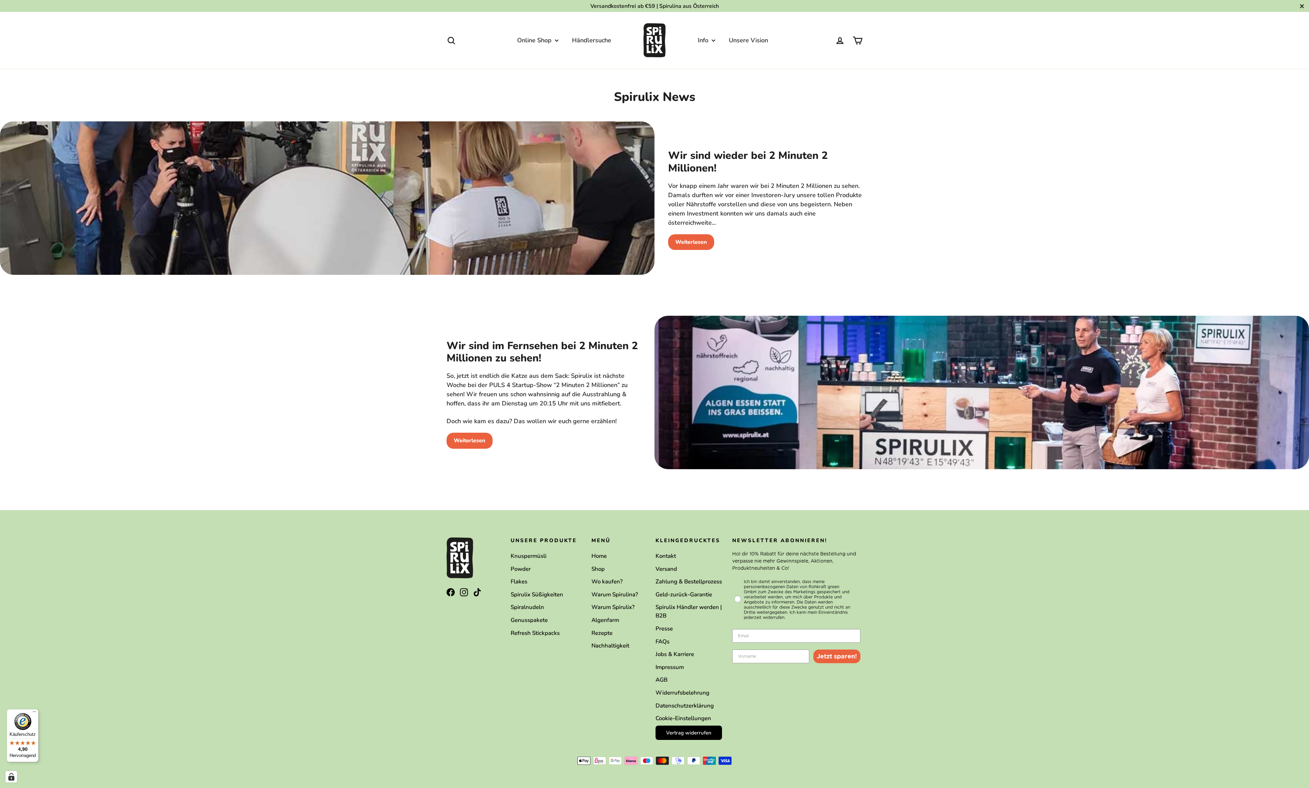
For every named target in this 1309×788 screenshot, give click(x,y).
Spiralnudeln (527, 607)
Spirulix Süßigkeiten (537, 594)
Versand (666, 569)
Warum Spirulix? (613, 607)
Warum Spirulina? (614, 594)
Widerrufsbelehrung (682, 693)
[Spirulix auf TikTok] (477, 592)
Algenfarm (605, 620)
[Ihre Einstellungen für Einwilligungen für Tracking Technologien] (11, 777)
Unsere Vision (748, 40)
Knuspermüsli (528, 556)
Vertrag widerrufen (688, 732)
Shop (598, 569)
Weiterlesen (691, 242)
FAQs (662, 641)
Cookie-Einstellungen (683, 718)
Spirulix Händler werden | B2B (689, 611)
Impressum (670, 667)
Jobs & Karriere (675, 654)
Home (599, 556)
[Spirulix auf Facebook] (451, 592)
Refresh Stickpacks (535, 633)
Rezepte (602, 633)
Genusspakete (529, 620)
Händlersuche (591, 40)
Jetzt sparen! (837, 656)
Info (704, 40)
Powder (521, 569)
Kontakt (666, 556)
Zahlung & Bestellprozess (689, 581)
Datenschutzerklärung (685, 706)
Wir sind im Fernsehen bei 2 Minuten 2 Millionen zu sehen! (542, 352)
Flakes (519, 581)
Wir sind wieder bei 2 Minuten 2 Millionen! (748, 161)
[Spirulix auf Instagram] (464, 592)
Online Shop (535, 40)
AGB (661, 680)
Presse (664, 629)
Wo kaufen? (607, 581)
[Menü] (34, 713)
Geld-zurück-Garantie (684, 594)
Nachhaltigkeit (610, 646)
